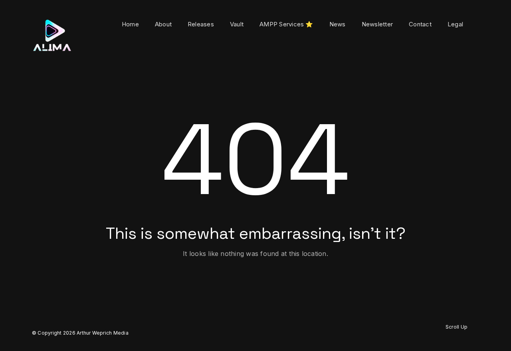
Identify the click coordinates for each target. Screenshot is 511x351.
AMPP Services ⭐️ (286, 24)
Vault (237, 24)
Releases (201, 24)
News (337, 24)
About (163, 24)
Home (130, 24)
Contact (420, 24)
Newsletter (377, 24)
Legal (455, 24)
